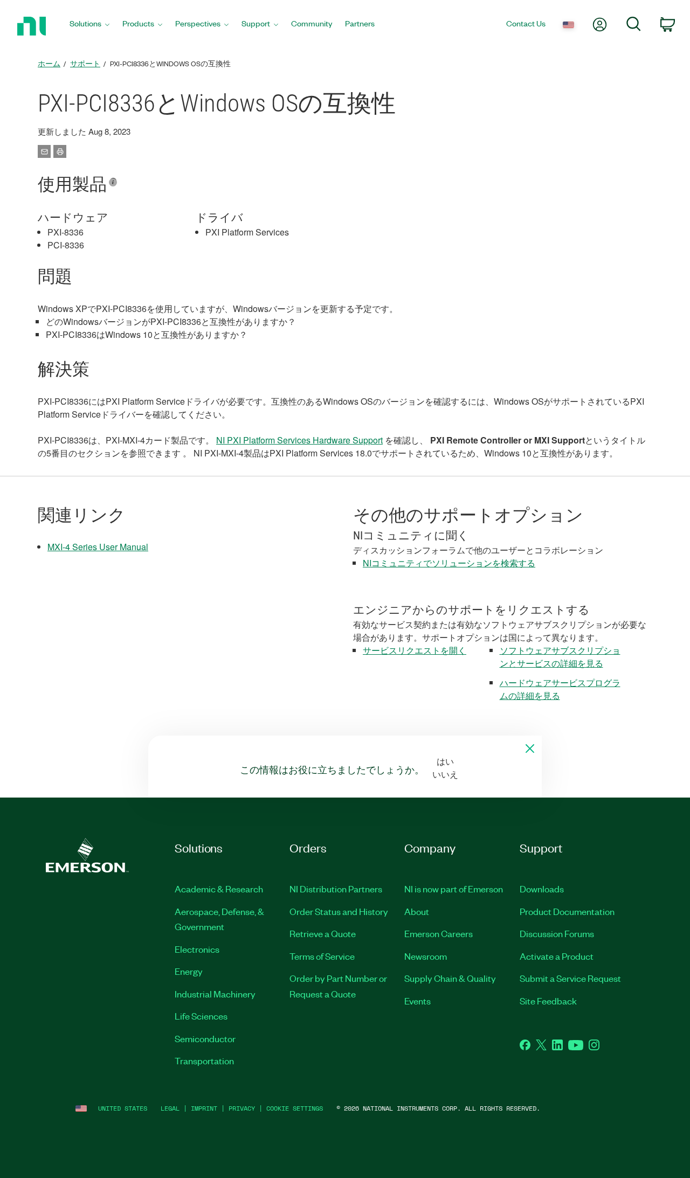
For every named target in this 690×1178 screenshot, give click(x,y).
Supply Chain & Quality (450, 978)
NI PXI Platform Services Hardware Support (299, 440)
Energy (189, 971)
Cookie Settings (294, 1108)
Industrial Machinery (215, 994)
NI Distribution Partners (335, 889)
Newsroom (425, 956)
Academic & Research (219, 889)
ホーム (49, 63)
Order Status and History (338, 911)
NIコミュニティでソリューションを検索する (449, 563)
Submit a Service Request (570, 978)
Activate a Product (557, 956)
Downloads (542, 889)
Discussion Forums (557, 933)
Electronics (197, 949)
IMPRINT (204, 1108)
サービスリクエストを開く (414, 650)
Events (417, 1001)
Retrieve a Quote (322, 933)
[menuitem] (89, 26)
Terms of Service (322, 956)
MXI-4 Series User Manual (97, 547)
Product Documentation (567, 911)
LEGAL (170, 1108)
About (416, 911)
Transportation (204, 1060)
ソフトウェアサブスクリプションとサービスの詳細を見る (560, 656)
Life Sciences (201, 1016)
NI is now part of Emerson (453, 889)
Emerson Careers (438, 933)
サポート (85, 63)
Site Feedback (548, 1001)
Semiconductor (205, 1038)
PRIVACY (242, 1108)
